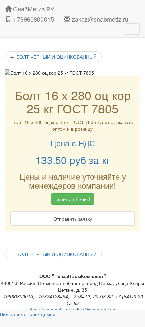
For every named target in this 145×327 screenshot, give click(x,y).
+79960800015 (32, 17)
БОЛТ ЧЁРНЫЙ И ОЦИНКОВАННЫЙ (53, 56)
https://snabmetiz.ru (49, 309)
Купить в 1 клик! (72, 199)
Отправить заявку (72, 218)
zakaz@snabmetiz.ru (99, 17)
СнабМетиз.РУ (32, 7)
